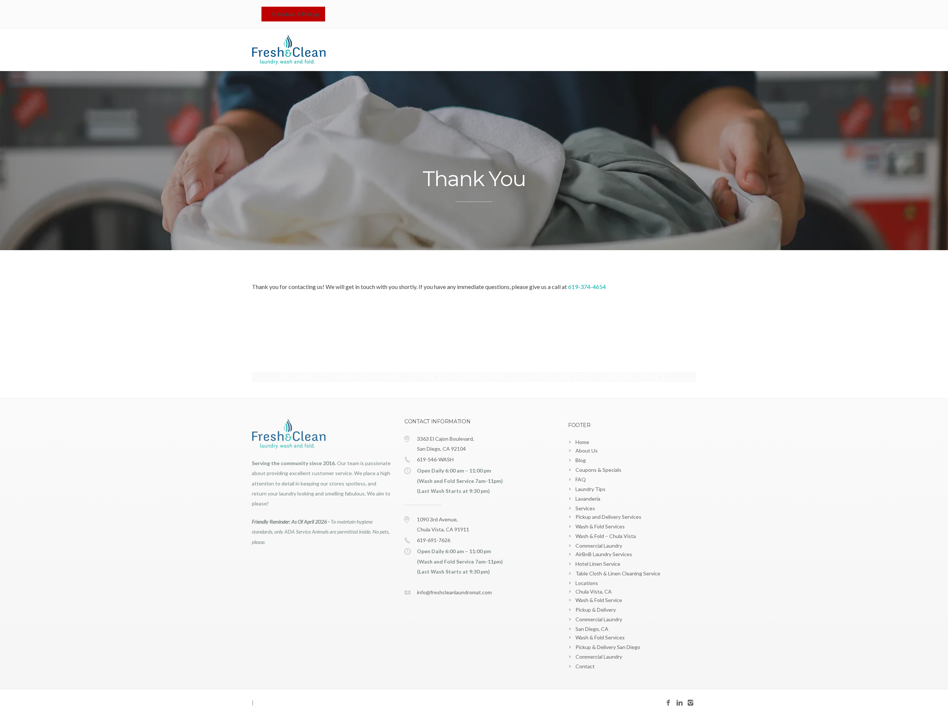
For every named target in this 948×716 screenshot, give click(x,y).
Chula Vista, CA (593, 591)
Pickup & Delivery (595, 609)
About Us (586, 450)
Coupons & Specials (598, 470)
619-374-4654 (587, 286)
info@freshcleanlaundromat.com (454, 592)
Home (509, 50)
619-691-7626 (433, 540)
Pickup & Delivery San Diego (607, 647)
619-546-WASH (435, 459)
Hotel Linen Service (597, 564)
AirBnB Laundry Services (603, 554)
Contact (679, 50)
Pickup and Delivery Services (608, 517)
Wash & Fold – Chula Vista (605, 536)
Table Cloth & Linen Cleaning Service (617, 573)
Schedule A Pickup (295, 14)
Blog (580, 460)
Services (590, 50)
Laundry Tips (590, 489)
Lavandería (551, 50)
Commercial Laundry (598, 545)
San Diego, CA (591, 629)
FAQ (580, 479)
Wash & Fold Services (600, 526)
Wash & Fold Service (598, 600)
